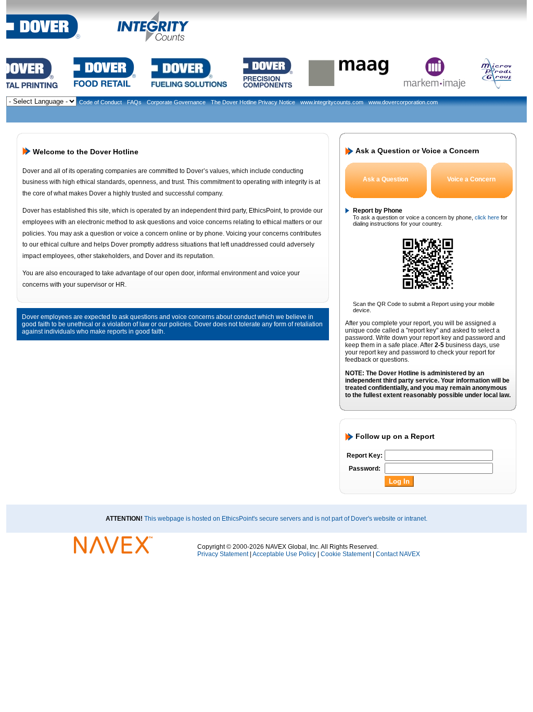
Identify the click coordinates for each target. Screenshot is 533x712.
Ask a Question (385, 179)
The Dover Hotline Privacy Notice (253, 102)
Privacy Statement (222, 554)
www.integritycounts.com (331, 102)
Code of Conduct (100, 102)
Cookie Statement (346, 554)
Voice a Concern (471, 179)
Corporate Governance (176, 102)
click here (487, 217)
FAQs (134, 102)
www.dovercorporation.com (403, 102)
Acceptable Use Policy (284, 554)
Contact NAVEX (398, 554)
